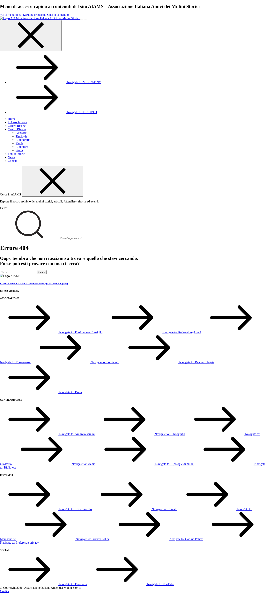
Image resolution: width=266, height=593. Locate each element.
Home (11, 118)
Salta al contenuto (58, 14)
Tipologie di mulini (174, 464)
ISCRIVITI (82, 112)
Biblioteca (22, 146)
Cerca (3, 208)
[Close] (52, 181)
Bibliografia (23, 139)
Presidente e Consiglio (80, 332)
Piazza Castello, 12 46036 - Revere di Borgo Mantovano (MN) (34, 283)
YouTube (160, 584)
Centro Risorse (17, 125)
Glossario (21, 132)
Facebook (73, 584)
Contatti (13, 160)
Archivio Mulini (77, 434)
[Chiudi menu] (31, 35)
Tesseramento (75, 509)
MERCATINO (84, 82)
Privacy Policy (92, 539)
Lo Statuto (105, 362)
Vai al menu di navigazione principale (23, 14)
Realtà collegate (196, 362)
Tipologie (21, 136)
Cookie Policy (186, 539)
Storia (19, 150)
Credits (4, 591)
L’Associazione (17, 122)
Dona (70, 392)
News (11, 157)
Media (19, 143)
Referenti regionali (181, 332)
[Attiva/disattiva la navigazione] (81, 19)
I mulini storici (17, 153)
